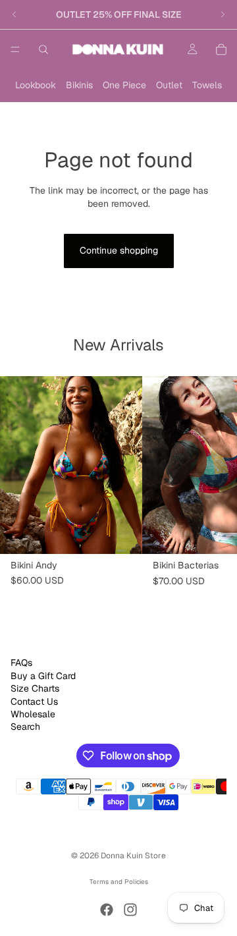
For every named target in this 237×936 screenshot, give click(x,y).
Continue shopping (119, 250)
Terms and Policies (119, 881)
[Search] (43, 49)
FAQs (21, 663)
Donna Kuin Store (133, 855)
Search (25, 726)
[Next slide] (222, 14)
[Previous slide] (14, 14)
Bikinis (79, 85)
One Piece (124, 85)
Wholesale (33, 714)
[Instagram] (130, 910)
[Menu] (15, 49)
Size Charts (35, 688)
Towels (207, 85)
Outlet (169, 85)
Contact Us (34, 701)
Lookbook (35, 85)
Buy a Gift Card (43, 676)
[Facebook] (107, 910)
